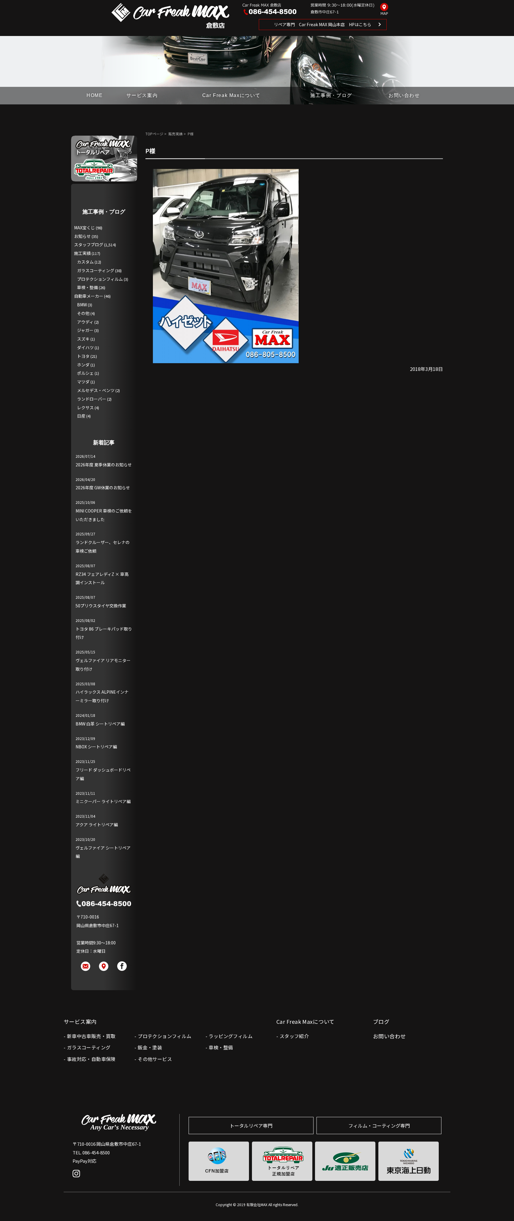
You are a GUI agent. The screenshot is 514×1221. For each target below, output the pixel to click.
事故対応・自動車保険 (91, 1058)
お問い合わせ (404, 95)
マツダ (83, 382)
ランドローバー (91, 399)
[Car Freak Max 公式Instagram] (78, 1178)
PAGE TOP (500, 1204)
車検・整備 (87, 287)
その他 (83, 313)
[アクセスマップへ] (384, 9)
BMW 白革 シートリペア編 (100, 724)
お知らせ (82, 236)
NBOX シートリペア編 (96, 747)
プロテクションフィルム (100, 279)
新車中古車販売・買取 (91, 1036)
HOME (95, 95)
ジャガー (85, 330)
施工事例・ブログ (331, 95)
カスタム (85, 262)
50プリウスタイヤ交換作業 (101, 606)
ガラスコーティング (95, 270)
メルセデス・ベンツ (96, 390)
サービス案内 (142, 95)
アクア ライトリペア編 (97, 824)
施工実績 (82, 253)
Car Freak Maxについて (231, 95)
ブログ (381, 1021)
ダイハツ (85, 347)
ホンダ (83, 365)
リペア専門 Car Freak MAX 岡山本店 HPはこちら (322, 24)
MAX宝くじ (84, 228)
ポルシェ (85, 373)
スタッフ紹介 (294, 1036)
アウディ (85, 322)
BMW (82, 305)
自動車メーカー (88, 296)
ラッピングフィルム (231, 1036)
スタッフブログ (88, 244)
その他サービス (155, 1058)
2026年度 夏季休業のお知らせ (104, 465)
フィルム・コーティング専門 (379, 1125)
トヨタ (83, 356)
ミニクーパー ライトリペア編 (103, 801)
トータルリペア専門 (251, 1125)
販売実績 (175, 133)
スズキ (83, 339)
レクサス (85, 407)
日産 (81, 416)
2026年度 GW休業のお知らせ (103, 487)
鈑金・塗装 (150, 1047)
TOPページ (154, 133)
